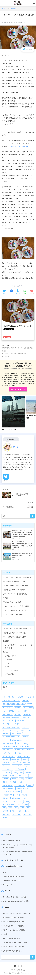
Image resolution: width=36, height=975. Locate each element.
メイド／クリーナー (8, 804)
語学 (15, 772)
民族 (4, 808)
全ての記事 (5, 348)
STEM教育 (27, 714)
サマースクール (7, 749)
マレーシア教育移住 (8, 711)
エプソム (25, 700)
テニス (5, 730)
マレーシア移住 (7, 714)
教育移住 (17, 708)
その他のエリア (20, 769)
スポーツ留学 (20, 720)
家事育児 (30, 785)
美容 (27, 801)
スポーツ (25, 727)
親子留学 (17, 714)
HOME (19, 966)
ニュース (6, 356)
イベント (6, 354)
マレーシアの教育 (8, 743)
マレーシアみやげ (8, 788)
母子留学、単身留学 (23, 756)
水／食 (27, 811)
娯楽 (16, 808)
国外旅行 (5, 798)
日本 (17, 795)
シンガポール (6, 772)
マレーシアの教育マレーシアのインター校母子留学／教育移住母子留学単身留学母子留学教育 (18, 704)
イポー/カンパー (7, 769)
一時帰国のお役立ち (22, 788)
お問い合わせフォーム (18, 389)
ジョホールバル (21, 354)
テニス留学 (6, 724)
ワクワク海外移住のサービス (11, 737)
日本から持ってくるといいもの (11, 791)
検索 (32, 957)
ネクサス (19, 753)
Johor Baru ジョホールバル (12, 880)
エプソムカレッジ (8, 753)
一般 (20, 782)
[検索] (32, 516)
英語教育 (28, 772)
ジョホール (8, 659)
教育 (20, 811)
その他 (5, 598)
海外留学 (5, 733)
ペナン (7, 663)
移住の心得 (29, 779)
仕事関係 (5, 779)
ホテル (5, 801)
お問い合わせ (21, 970)
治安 (22, 808)
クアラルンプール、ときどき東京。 (22, 348)
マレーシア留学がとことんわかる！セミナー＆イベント (17, 646)
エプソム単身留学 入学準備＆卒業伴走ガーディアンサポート (18, 853)
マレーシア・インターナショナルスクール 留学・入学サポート (17, 846)
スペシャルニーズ (8, 720)
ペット (21, 801)
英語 (21, 772)
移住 (21, 779)
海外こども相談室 (17, 740)
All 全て (5, 872)
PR (12, 354)
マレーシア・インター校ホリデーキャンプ (17, 577)
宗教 (10, 808)
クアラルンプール (11, 656)
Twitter (6, 480)
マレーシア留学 (28, 708)
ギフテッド (13, 730)
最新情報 (6, 641)
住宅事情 (5, 811)
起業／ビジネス (23, 775)
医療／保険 (6, 814)
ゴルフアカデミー (17, 733)
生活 (28, 808)
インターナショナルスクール (11, 700)
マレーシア (6, 762)
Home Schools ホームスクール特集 (14, 897)
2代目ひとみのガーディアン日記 (14, 581)
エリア (15, 762)
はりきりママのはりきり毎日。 (14, 614)
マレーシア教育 (22, 711)
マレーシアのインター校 (10, 746)
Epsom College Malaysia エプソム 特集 (16, 901)
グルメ (20, 804)
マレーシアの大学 (21, 743)
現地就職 (14, 779)
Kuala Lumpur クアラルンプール (13, 876)
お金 (26, 804)
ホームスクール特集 (11, 670)
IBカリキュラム (7, 708)
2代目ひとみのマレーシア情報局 (14, 590)
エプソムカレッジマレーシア (11, 727)
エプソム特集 (9, 674)
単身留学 (25, 759)
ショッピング (27, 814)
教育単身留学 (15, 759)
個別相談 (25, 737)
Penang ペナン (7, 885)
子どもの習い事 (7, 785)
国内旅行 (24, 795)
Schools (6, 652)
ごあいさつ (29, 697)
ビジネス (12, 775)
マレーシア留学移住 (8, 697)
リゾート (26, 798)
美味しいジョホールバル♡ (12, 602)
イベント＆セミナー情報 (14, 860)
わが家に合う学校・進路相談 (12, 840)
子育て (13, 811)
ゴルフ (22, 730)
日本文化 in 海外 (7, 795)
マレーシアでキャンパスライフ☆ (14, 610)
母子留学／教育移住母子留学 (11, 717)
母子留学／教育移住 (8, 756)
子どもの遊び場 (19, 785)
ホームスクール (24, 746)
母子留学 (5, 759)
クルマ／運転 (16, 814)
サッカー (29, 730)
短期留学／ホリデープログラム (24, 749)
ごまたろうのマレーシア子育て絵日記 (16, 606)
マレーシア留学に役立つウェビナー (15, 585)
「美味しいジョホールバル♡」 (20, 146)
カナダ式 (20, 697)
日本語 (5, 775)
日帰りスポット (16, 798)
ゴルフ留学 (16, 724)
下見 (4, 782)
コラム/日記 (12, 782)
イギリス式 (26, 717)
